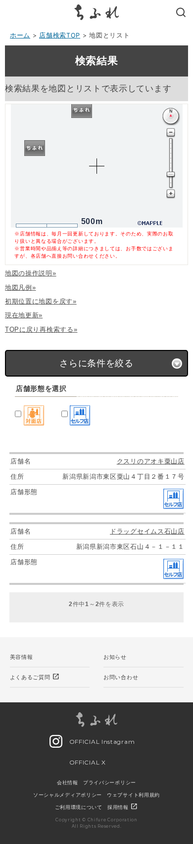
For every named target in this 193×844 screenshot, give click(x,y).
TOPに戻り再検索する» (41, 329)
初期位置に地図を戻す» (41, 301)
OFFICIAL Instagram (101, 741)
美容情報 (21, 656)
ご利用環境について (78, 807)
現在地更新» (24, 315)
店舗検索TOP (59, 35)
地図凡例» (20, 287)
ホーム (20, 35)
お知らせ (115, 656)
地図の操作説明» (30, 273)
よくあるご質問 (35, 677)
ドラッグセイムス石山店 (147, 531)
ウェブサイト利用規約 (133, 795)
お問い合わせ (120, 677)
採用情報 (123, 807)
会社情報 (67, 782)
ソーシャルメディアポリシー (67, 795)
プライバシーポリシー (109, 782)
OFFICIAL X (86, 762)
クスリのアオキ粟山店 (151, 461)
